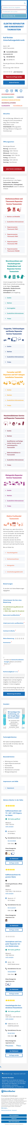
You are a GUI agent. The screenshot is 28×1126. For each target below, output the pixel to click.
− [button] (5, 712)
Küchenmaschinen (8, 94)
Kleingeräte (6, 106)
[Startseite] (11, 3)
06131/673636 (12, 841)
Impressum (10, 788)
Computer (20, 97)
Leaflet (23, 727)
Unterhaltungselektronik (11, 100)
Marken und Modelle (13, 216)
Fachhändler (17, 106)
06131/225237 (12, 908)
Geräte (9, 298)
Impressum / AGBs (21, 91)
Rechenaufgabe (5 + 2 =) (10, 672)
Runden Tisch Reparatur (10, 1083)
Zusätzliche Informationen (15, 222)
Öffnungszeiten (12, 91)
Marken (9, 303)
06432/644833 (12, 971)
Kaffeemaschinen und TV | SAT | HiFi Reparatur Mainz (13, 813)
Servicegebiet (11, 308)
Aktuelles (7, 91)
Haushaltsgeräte (8, 97)
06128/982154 (10, 57)
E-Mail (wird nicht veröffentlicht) (13, 623)
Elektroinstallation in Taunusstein (13, 454)
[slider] (8, 72)
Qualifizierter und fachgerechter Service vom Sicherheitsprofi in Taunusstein (15, 444)
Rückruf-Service (14, 82)
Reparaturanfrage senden (14, 77)
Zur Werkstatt (14, 859)
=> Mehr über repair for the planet (13, 611)
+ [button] (5, 710)
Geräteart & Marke (9, 631)
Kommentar (7, 642)
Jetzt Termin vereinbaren (14, 169)
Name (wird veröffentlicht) (11, 615)
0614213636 (11, 1033)
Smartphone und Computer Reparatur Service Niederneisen (13, 944)
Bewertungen (17, 91)
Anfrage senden (14, 863)
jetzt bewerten (18, 72)
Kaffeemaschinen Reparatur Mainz (13, 876)
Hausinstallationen (9, 103)
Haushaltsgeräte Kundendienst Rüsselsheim (13, 1006)
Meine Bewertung (8, 638)
